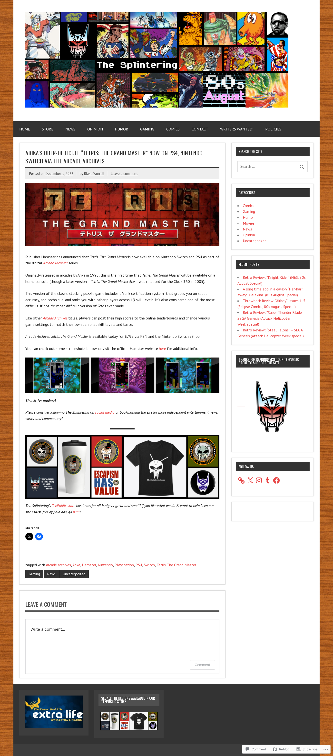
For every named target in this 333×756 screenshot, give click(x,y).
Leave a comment (124, 173)
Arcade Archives (55, 262)
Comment (202, 665)
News (70, 129)
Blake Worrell (94, 173)
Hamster (89, 564)
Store (47, 129)
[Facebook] (276, 480)
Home (24, 129)
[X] (250, 480)
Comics (173, 129)
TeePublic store (63, 505)
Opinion (95, 129)
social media (105, 412)
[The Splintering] (156, 106)
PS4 (139, 564)
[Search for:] (272, 166)
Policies (273, 129)
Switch (149, 564)
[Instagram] (259, 480)
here (162, 348)
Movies (249, 223)
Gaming (147, 129)
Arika (76, 564)
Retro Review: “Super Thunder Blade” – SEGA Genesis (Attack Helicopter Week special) (271, 318)
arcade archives (58, 564)
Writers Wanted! (236, 129)
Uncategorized (74, 574)
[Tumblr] (268, 480)
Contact (200, 129)
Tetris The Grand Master (176, 564)
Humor (121, 129)
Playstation (124, 564)
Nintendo (105, 564)
